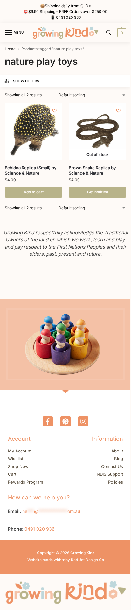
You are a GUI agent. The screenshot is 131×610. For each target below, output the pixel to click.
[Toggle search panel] (109, 32)
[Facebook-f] (48, 421)
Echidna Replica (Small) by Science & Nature (31, 170)
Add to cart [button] (34, 192)
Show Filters (26, 81)
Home (10, 48)
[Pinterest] (65, 421)
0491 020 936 (68, 17)
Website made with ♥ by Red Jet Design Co (65, 559)
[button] (121, 32)
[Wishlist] (54, 110)
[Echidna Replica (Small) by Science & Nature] (33, 131)
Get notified (97, 192)
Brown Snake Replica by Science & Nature (92, 170)
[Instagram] (83, 421)
